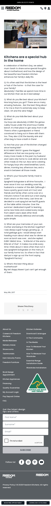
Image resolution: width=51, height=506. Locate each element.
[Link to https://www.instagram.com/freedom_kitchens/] (28, 462)
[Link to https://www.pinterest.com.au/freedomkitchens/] (35, 462)
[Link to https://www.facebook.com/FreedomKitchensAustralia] (21, 462)
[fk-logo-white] (9, 475)
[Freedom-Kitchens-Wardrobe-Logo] (13, 7)
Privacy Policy (9, 485)
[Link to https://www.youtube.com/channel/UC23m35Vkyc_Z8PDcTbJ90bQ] (41, 462)
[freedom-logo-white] (42, 474)
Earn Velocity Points (25, 2)
